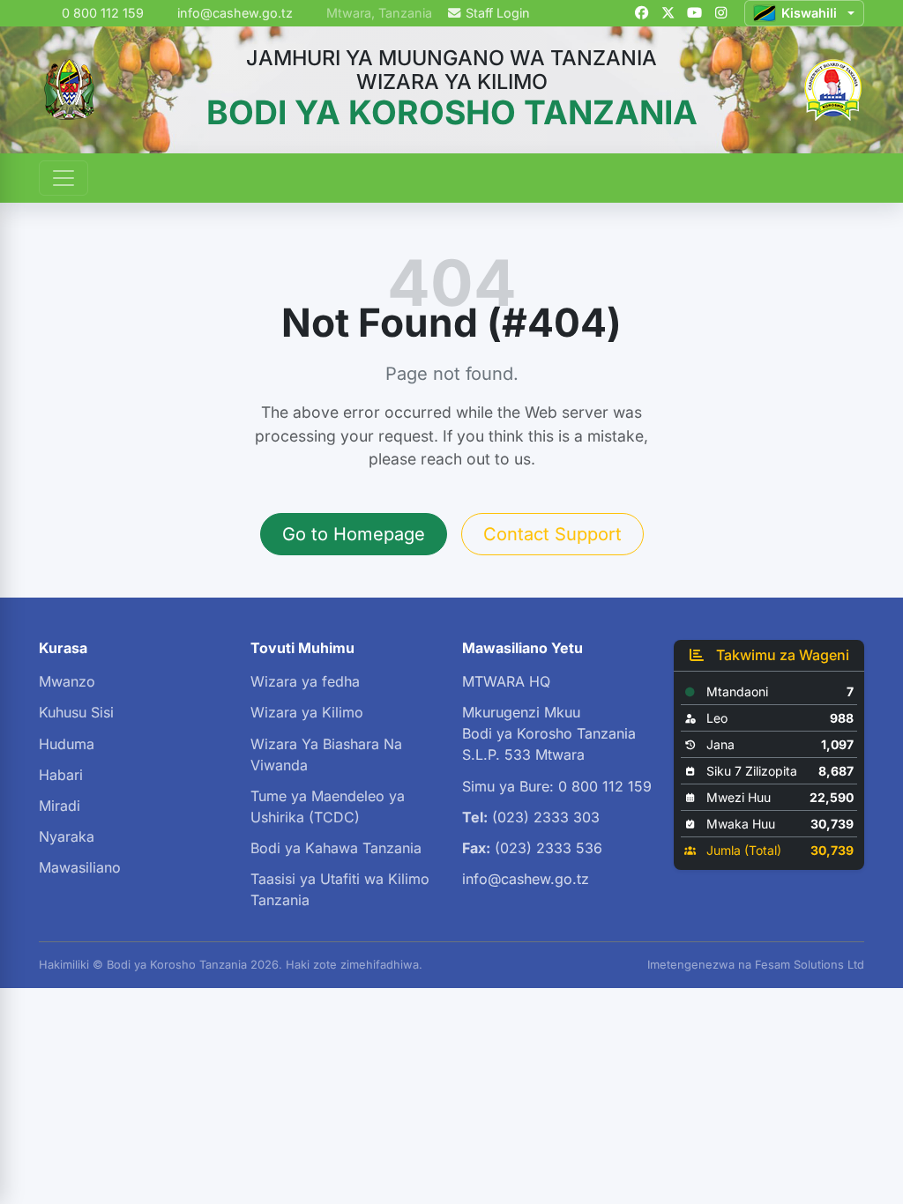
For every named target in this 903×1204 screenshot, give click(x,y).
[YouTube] (694, 13)
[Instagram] (720, 13)
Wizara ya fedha (305, 681)
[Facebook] (641, 13)
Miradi (59, 805)
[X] (667, 13)
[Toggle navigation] (63, 178)
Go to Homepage (353, 534)
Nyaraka (66, 836)
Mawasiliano (80, 867)
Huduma (66, 744)
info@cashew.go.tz (235, 12)
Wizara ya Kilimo (306, 712)
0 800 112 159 (101, 12)
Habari (61, 775)
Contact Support (552, 534)
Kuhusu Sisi (76, 712)
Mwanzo (67, 681)
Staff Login (498, 12)
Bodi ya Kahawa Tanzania (336, 848)
